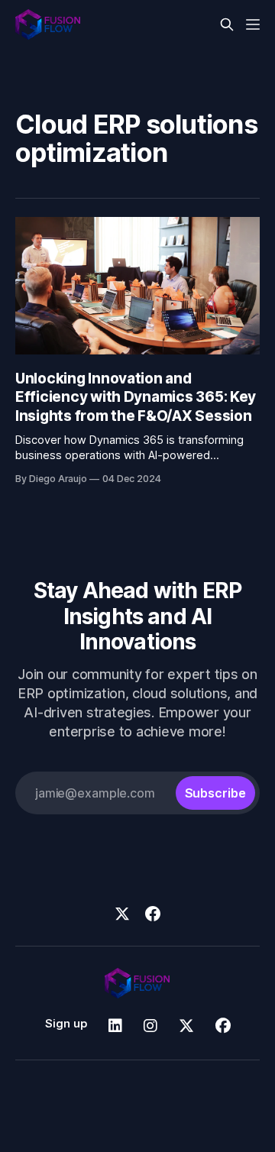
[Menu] (253, 24)
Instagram (150, 1026)
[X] (122, 913)
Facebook (223, 1026)
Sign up (66, 1023)
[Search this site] (227, 24)
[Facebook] (152, 913)
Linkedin (115, 1026)
